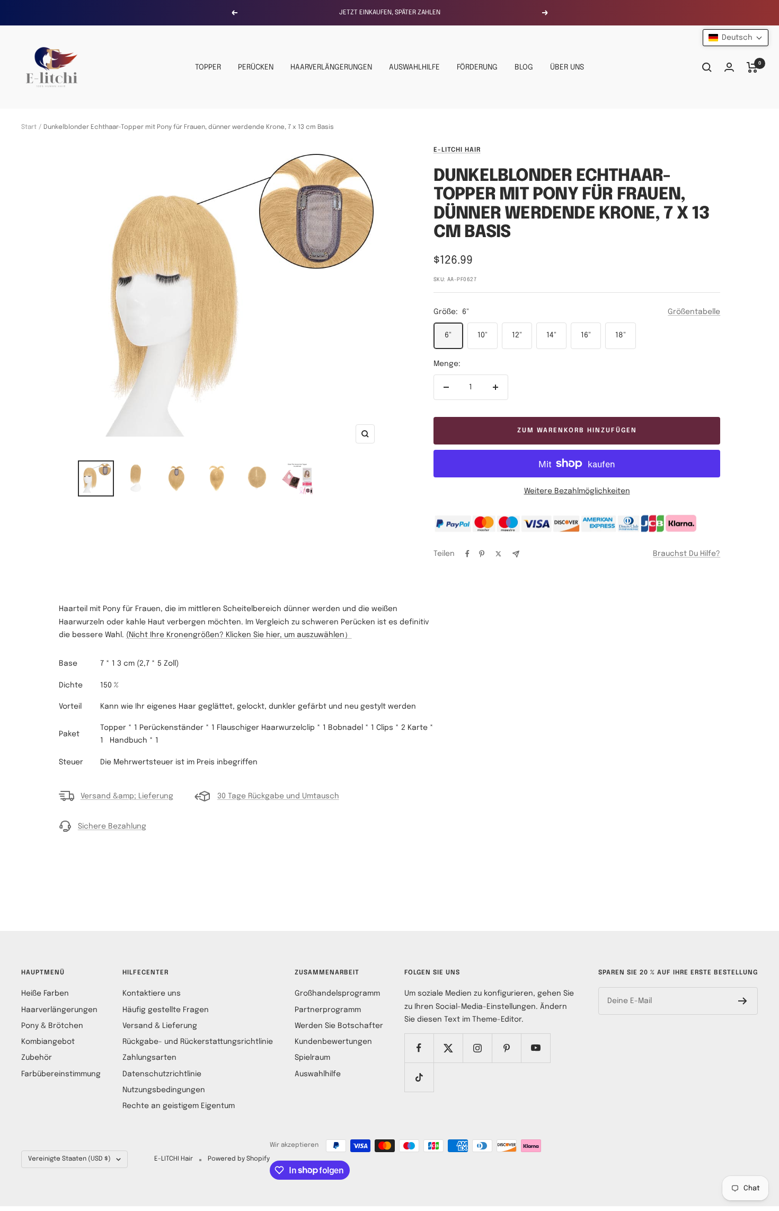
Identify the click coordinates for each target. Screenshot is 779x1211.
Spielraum (312, 1057)
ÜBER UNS (567, 67)
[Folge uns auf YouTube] (535, 1047)
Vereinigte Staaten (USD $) (69, 1159)
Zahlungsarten (149, 1057)
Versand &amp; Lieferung (127, 796)
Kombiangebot (48, 1042)
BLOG (524, 67)
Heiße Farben (45, 993)
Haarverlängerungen (59, 1010)
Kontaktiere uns (151, 993)
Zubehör (36, 1057)
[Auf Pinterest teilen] (481, 553)
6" (448, 335)
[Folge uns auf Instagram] (477, 1047)
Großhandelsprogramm (337, 993)
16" (586, 335)
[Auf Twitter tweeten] (498, 553)
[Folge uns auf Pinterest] (506, 1047)
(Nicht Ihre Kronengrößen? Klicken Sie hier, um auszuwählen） (239, 635)
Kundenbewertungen (333, 1042)
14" (551, 335)
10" (482, 335)
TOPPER (208, 67)
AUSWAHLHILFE (414, 67)
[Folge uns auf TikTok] (418, 1077)
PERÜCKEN (255, 67)
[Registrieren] (742, 1001)
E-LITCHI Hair (457, 150)
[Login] (729, 67)
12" (517, 335)
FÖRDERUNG (477, 67)
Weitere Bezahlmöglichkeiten (577, 491)
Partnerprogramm (328, 1010)
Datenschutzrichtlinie (161, 1074)
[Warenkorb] (752, 67)
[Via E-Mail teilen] (515, 554)
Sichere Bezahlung (112, 826)
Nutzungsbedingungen (163, 1090)
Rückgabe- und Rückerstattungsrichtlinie (197, 1042)
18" (620, 335)
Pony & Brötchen (52, 1026)
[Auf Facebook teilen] (467, 553)
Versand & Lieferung (159, 1026)
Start (29, 127)
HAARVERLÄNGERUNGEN (331, 67)
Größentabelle (694, 312)
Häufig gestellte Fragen (165, 1010)
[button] (735, 38)
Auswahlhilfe (318, 1074)
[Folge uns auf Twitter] (448, 1047)
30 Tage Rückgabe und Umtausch (278, 796)
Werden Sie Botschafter (339, 1026)
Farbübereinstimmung (61, 1074)
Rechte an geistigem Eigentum (178, 1106)
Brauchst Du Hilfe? (686, 553)
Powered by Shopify (239, 1159)
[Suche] (707, 67)
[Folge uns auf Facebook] (418, 1047)
